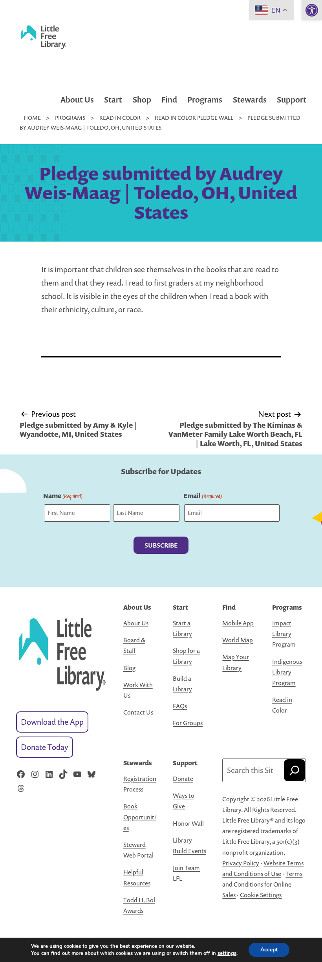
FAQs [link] (180, 706)
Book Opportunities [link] (139, 817)
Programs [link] (204, 99)
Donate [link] (183, 778)
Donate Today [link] (44, 747)
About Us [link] (77, 99)
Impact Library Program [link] (284, 634)
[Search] (294, 770)
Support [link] (291, 99)
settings (227, 953)
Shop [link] (142, 99)
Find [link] (169, 99)
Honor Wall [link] (188, 823)
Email (202, 495)
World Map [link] (237, 640)
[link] (312, 10)
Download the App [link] (52, 721)
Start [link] (113, 99)
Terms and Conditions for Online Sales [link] (262, 884)
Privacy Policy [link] (240, 863)
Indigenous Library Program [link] (287, 672)
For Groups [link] (188, 722)
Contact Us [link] (138, 712)
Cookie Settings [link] (261, 895)
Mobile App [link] (238, 623)
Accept (269, 949)
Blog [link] (129, 667)
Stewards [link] (250, 99)
